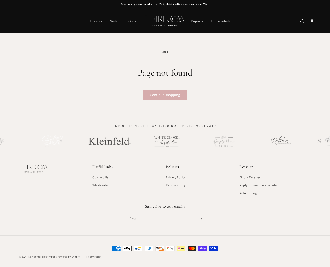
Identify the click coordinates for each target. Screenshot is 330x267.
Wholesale (100, 185)
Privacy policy (93, 256)
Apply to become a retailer (258, 185)
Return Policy (175, 185)
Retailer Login (249, 193)
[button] (302, 21)
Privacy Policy (175, 177)
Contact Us (100, 177)
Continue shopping (165, 95)
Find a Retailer (249, 177)
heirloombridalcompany (42, 256)
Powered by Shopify (69, 256)
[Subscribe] (200, 219)
